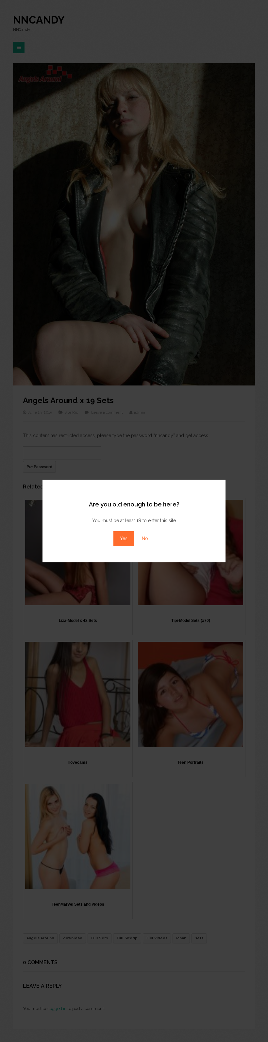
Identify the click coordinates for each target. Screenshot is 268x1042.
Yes (123, 538)
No (145, 538)
